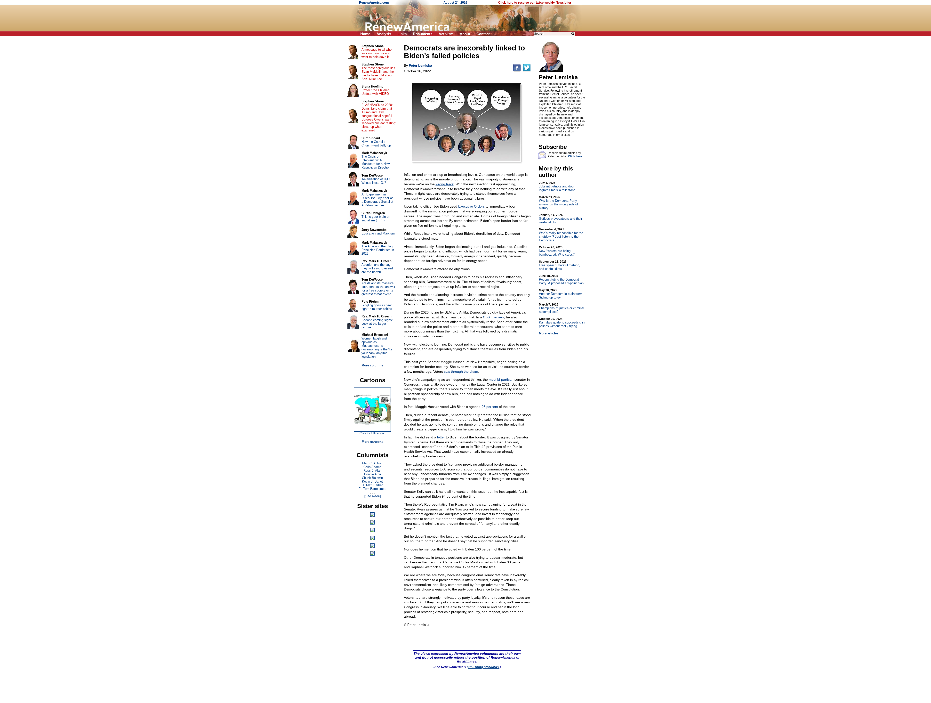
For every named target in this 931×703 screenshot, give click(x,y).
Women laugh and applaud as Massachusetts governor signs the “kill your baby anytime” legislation (377, 347)
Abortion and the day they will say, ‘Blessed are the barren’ (377, 268)
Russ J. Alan (372, 470)
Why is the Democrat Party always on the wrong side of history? (558, 202)
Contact (483, 34)
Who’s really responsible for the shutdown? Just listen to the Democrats (561, 235)
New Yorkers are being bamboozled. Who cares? (557, 251)
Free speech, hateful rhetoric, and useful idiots (559, 265)
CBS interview (493, 317)
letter (441, 437)
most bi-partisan (501, 379)
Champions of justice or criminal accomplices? (561, 308)
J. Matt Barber (372, 485)
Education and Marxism (378, 233)
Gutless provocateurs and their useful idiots (560, 218)
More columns (372, 365)
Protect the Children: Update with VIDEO (375, 92)
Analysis (384, 34)
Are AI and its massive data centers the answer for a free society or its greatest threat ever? (378, 288)
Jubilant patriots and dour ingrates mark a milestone (557, 186)
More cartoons (372, 442)
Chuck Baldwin (372, 478)
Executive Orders (471, 206)
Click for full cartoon (372, 433)
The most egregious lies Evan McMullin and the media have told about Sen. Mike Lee (378, 73)
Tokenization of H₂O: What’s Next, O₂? (376, 181)
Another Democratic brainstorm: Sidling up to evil (561, 294)
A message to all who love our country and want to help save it (376, 53)
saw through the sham (461, 371)
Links (402, 34)
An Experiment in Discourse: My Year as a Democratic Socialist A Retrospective (377, 200)
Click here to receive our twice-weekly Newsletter (534, 2)
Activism (446, 34)
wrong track (445, 184)
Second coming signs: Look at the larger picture (377, 323)
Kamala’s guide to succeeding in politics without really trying (562, 322)
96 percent (490, 407)
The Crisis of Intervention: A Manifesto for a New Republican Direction (375, 162)
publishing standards (483, 667)
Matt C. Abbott (372, 463)
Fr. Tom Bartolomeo (372, 489)
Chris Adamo (372, 467)
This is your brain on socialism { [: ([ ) (375, 218)
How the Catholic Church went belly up (376, 143)
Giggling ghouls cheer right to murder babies (376, 307)
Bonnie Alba (372, 474)
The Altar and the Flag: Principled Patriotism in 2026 (377, 249)
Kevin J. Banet (372, 481)
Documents (422, 34)
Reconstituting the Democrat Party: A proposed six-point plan (561, 279)
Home (365, 34)
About (465, 34)
